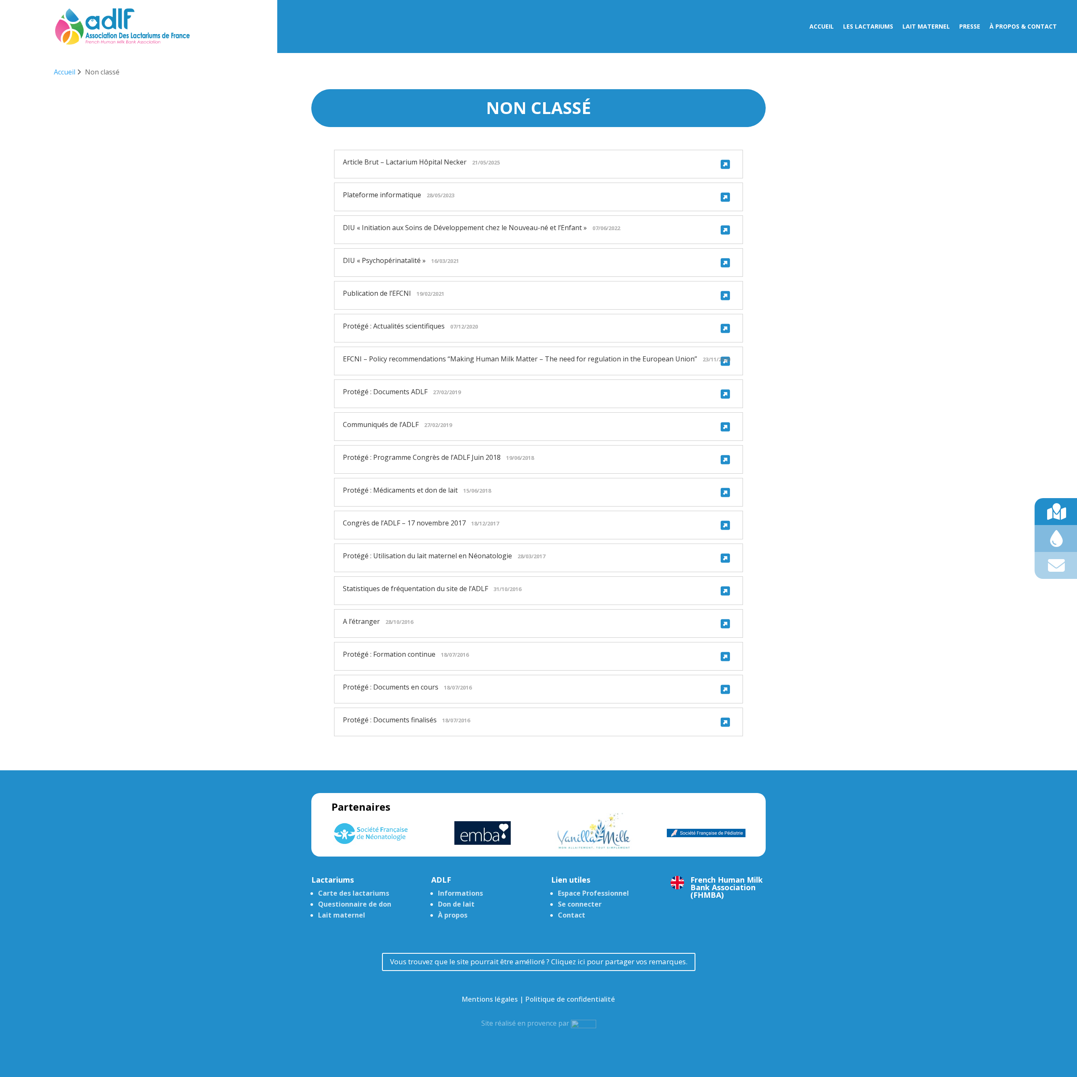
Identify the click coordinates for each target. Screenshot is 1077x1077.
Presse (969, 27)
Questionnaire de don (354, 904)
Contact (571, 915)
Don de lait (456, 904)
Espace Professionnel (593, 893)
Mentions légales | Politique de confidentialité (538, 999)
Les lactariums (868, 27)
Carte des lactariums (353, 893)
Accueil (821, 27)
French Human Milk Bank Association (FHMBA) (726, 887)
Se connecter (580, 904)
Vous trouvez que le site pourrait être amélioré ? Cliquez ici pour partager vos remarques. (538, 961)
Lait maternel (926, 27)
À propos (452, 915)
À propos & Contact (1023, 27)
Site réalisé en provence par (526, 1023)
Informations (460, 893)
